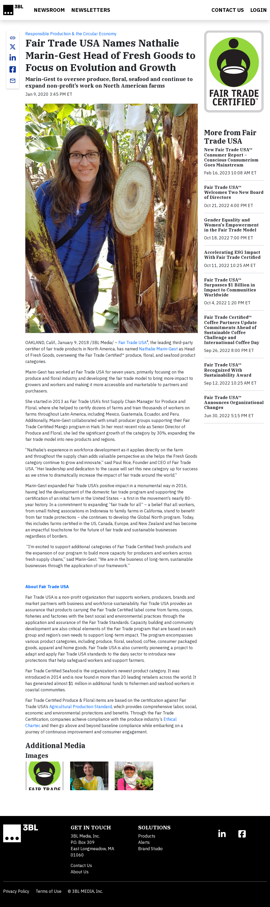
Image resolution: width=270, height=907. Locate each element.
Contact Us (81, 865)
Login (258, 9)
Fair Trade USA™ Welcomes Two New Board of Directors (233, 192)
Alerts (144, 842)
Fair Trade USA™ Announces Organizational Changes (234, 402)
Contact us (227, 9)
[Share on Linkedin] (12, 58)
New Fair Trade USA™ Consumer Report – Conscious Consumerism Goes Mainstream (231, 157)
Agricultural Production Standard (80, 706)
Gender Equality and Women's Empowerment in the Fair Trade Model (231, 225)
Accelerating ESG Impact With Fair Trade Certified (232, 255)
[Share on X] (12, 47)
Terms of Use (48, 891)
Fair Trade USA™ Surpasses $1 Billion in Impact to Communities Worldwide (230, 287)
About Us (80, 871)
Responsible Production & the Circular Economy (71, 33)
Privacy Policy (16, 891)
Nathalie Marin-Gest (158, 348)
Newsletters (90, 9)
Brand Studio (150, 848)
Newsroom (49, 9)
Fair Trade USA (132, 342)
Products (146, 836)
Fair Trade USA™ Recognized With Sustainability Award (227, 369)
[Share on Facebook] (12, 69)
